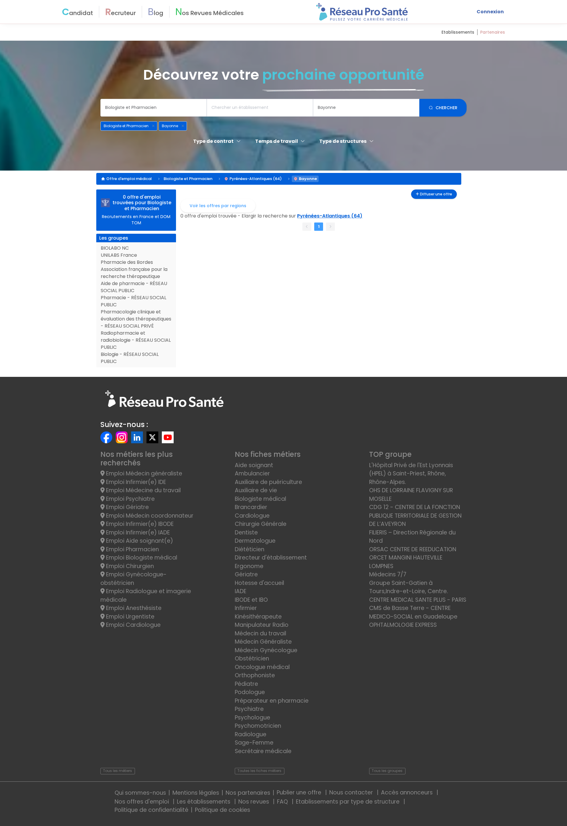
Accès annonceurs (407, 792)
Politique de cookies (222, 810)
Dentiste (246, 533)
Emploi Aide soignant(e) (139, 541)
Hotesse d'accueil (259, 583)
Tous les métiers (117, 770)
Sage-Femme (254, 743)
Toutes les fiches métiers (259, 770)
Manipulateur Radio (262, 625)
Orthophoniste (255, 675)
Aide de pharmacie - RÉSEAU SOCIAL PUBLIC (134, 287)
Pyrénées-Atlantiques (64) (255, 178)
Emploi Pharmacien (132, 549)
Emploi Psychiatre (130, 499)
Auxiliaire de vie (256, 490)
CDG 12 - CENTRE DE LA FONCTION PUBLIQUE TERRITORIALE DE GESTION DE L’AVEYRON (415, 515)
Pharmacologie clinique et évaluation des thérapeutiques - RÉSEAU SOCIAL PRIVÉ (136, 318)
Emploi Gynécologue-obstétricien (133, 578)
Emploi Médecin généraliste (143, 473)
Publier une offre (300, 792)
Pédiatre (246, 684)
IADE (240, 591)
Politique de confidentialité (151, 810)
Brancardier (251, 507)
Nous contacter (351, 792)
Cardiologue (252, 516)
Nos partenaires (248, 793)
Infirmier (246, 608)
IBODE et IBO (251, 600)
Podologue (250, 692)
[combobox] (153, 108)
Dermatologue (255, 541)
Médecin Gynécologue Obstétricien (266, 654)
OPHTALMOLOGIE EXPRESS (403, 625)
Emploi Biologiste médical (141, 558)
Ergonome (249, 566)
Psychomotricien (258, 726)
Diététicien (249, 549)
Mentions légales (195, 793)
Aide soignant (254, 465)
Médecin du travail (261, 633)
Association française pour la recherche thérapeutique (134, 273)
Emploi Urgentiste (129, 617)
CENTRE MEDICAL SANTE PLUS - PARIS (417, 600)
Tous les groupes (387, 770)
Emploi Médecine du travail (143, 490)
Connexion (490, 11)
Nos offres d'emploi (142, 802)
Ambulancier (252, 473)
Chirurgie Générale (260, 524)
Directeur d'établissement (271, 558)
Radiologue (250, 734)
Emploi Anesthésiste (133, 608)
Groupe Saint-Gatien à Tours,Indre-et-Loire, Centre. (408, 587)
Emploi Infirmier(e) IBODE (139, 524)
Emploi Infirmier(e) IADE (137, 533)
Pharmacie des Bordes (127, 262)
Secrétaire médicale (263, 751)
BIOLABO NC (115, 248)
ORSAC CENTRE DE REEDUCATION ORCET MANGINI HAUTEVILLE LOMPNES (412, 557)
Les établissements (204, 802)
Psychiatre (249, 709)
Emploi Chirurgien (129, 566)
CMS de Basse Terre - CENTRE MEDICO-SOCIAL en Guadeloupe (413, 612)
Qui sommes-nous (140, 793)
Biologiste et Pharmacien (188, 178)
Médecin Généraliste (263, 642)
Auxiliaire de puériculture (268, 482)
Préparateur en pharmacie (272, 701)
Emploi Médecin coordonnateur (149, 516)
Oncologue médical (262, 667)
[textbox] (153, 108)
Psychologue (252, 718)
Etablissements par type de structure (348, 802)
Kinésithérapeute (258, 617)
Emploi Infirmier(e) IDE (135, 482)
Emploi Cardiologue (133, 625)
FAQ (283, 802)
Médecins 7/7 (387, 574)
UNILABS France (119, 255)
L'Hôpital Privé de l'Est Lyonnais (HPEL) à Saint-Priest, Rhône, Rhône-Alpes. (411, 473)
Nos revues (254, 802)
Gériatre (246, 574)
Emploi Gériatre (127, 507)
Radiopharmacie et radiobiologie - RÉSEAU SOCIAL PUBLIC (136, 340)
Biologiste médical (260, 499)
